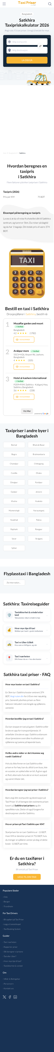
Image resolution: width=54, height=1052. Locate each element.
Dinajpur (14, 482)
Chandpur (14, 463)
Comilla (14, 473)
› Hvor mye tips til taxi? (12, 961)
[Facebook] (9, 997)
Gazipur (14, 492)
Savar (14, 538)
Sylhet (14, 548)
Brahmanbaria (39, 454)
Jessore (39, 492)
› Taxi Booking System (11, 929)
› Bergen (6, 901)
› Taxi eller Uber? (9, 956)
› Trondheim (8, 906)
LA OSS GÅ (27, 60)
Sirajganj (38, 538)
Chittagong (39, 463)
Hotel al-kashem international (30, 377)
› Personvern (8, 984)
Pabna (39, 520)
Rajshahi (14, 529)
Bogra (14, 454)
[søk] (50, 4)
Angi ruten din (17, 696)
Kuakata (38, 501)
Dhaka (39, 473)
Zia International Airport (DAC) (16, 582)
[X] (4, 997)
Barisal (14, 445)
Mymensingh (14, 510)
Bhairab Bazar (39, 445)
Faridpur (39, 482)
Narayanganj (39, 510)
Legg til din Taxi (27, 877)
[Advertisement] (27, 116)
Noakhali (14, 520)
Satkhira (31, 314)
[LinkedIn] (15, 997)
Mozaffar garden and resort (28, 323)
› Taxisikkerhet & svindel (13, 966)
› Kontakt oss (8, 988)
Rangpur (39, 529)
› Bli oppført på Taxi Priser (13, 919)
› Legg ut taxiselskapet (12, 924)
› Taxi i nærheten (9, 942)
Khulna (14, 501)
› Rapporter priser (10, 947)
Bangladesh (27, 14)
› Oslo (5, 897)
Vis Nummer (24, 340)
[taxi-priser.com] (27, 4)
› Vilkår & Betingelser (11, 979)
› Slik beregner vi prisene (13, 951)
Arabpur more (21, 350)
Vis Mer (27, 411)
